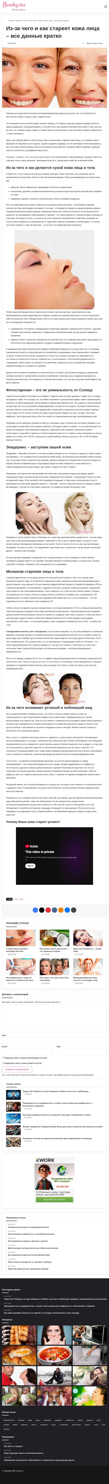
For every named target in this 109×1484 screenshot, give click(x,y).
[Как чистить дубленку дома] (19, 1335)
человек (6, 1429)
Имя (4, 1035)
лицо (21, 899)
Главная (10, 21)
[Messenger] (67, 910)
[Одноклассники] (61, 910)
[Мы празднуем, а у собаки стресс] (54, 1396)
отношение (63, 1425)
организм (43, 1425)
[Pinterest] (48, 910)
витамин (21, 1420)
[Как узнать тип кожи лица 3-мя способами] (54, 966)
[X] (41, 910)
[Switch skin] (101, 8)
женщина (47, 1420)
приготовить (76, 1425)
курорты (90, 1420)
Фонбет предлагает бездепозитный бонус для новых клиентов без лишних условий (62, 1127)
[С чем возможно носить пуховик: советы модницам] (54, 1375)
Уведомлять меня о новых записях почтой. (23, 1063)
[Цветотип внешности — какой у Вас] (88, 938)
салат (96, 1425)
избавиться (70, 1420)
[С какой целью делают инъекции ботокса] (21, 938)
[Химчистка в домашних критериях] (90, 1355)
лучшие (6, 1425)
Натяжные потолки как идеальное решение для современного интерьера (57, 1138)
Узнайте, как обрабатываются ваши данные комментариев (70, 1075)
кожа (15, 899)
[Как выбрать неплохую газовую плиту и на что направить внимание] (90, 1335)
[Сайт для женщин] (14, 6)
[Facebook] (35, 910)
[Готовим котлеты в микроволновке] (19, 1355)
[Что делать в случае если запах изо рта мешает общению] (54, 1335)
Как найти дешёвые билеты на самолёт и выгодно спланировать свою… (57, 1115)
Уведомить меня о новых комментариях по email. (26, 1058)
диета (38, 1420)
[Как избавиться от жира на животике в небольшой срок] (21, 966)
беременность (8, 1420)
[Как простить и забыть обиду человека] (90, 1375)
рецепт (87, 1425)
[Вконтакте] (54, 910)
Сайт (59, 1047)
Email (5, 1047)
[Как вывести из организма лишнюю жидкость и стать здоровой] (90, 1396)
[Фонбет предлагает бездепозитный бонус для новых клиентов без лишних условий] (13, 1130)
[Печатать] (73, 910)
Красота (19, 21)
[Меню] (105, 8)
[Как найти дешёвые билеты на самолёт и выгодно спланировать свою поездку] (13, 1118)
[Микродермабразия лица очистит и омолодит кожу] (88, 966)
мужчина (24, 1425)
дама (30, 1420)
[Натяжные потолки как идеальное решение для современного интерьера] (13, 1142)
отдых (53, 1425)
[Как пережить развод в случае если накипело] (19, 1396)
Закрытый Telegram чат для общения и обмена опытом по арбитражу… (56, 1091)
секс (103, 1425)
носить (34, 1425)
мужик (15, 1425)
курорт (80, 1420)
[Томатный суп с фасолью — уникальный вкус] (54, 1355)
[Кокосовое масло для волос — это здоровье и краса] (54, 938)
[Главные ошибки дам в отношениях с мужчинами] (19, 1375)
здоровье (58, 1420)
